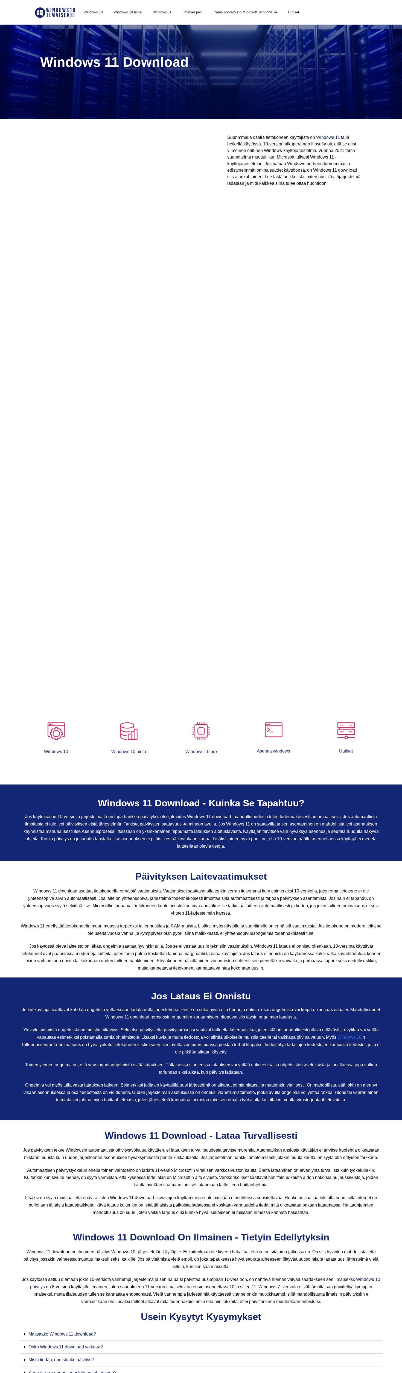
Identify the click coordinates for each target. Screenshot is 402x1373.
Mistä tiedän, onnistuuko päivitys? (61, 1359)
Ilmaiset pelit (192, 12)
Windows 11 (162, 12)
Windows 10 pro (201, 751)
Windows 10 (93, 12)
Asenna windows (273, 751)
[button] (201, 1334)
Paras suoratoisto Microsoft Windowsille (245, 12)
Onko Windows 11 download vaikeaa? (65, 1347)
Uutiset (293, 12)
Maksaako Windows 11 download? (62, 1334)
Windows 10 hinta (128, 12)
